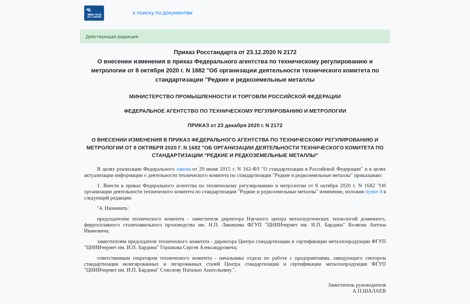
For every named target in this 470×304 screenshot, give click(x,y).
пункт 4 (373, 191)
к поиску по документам (163, 13)
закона (184, 169)
